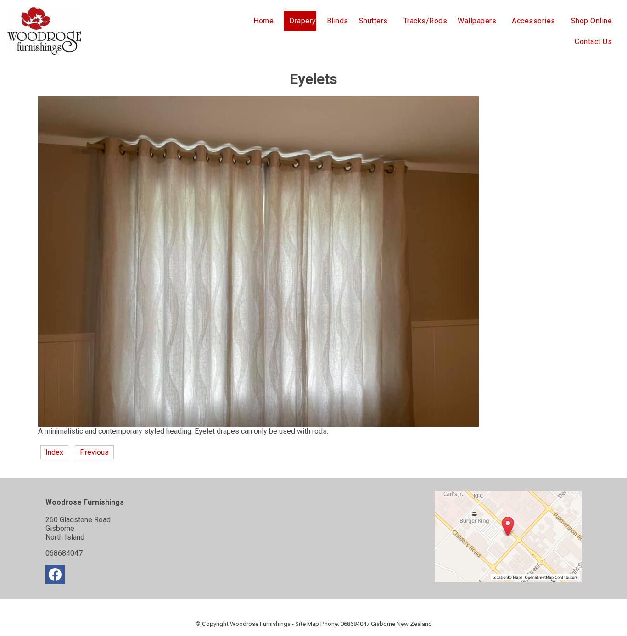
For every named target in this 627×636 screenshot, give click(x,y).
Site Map (307, 623)
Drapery (302, 21)
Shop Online (591, 21)
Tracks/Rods (425, 21)
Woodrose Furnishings (260, 623)
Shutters (373, 21)
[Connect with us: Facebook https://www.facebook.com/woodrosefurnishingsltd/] (55, 576)
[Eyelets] (258, 424)
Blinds (337, 21)
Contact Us (593, 41)
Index (54, 452)
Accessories (533, 21)
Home (263, 21)
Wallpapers (477, 21)
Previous (94, 452)
